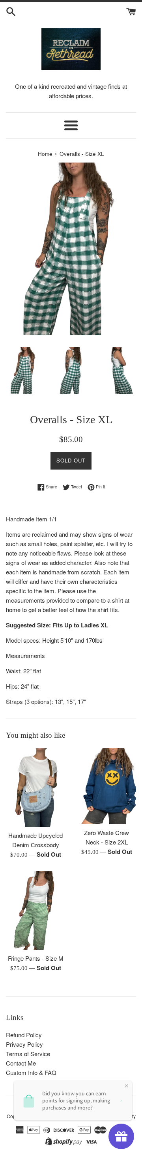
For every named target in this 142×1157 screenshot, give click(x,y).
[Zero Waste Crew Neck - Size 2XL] (106, 786)
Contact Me (21, 1063)
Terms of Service (28, 1053)
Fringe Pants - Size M (36, 958)
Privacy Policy (24, 1044)
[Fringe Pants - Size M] (35, 910)
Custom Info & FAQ (31, 1072)
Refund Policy (24, 1035)
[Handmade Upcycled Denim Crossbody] (35, 787)
